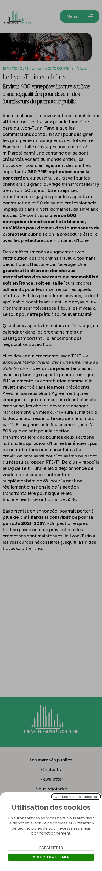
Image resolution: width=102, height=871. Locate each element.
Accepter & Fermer (51, 857)
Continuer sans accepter (76, 797)
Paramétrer (51, 847)
